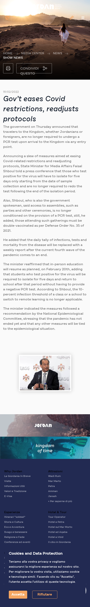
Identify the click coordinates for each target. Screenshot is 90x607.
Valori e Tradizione (15, 491)
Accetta (18, 594)
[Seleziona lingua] (7, 18)
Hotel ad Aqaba (57, 532)
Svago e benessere (15, 532)
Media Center (32, 53)
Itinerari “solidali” (14, 517)
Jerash (52, 496)
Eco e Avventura (14, 527)
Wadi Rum (54, 476)
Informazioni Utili (14, 486)
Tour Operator (57, 517)
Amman (53, 491)
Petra (51, 486)
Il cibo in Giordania (59, 542)
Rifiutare (44, 594)
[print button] (8, 68)
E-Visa (8, 496)
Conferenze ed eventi (17, 542)
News (57, 53)
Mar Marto (54, 481)
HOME (7, 53)
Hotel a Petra (56, 522)
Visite (7, 481)
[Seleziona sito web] (72, 18)
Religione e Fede (14, 537)
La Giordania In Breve (17, 476)
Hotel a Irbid (55, 537)
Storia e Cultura (13, 522)
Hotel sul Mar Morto (60, 527)
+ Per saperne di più (60, 501)
